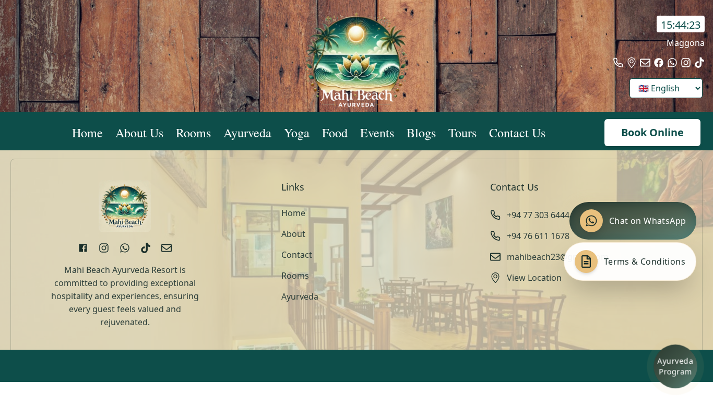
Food (335, 132)
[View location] (631, 62)
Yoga (297, 132)
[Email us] (645, 62)
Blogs (421, 132)
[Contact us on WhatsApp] (672, 62)
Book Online (652, 132)
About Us (139, 132)
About (293, 234)
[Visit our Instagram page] (686, 62)
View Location (534, 277)
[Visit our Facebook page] (658, 62)
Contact (296, 254)
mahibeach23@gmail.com (558, 257)
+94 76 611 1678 (538, 236)
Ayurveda (247, 132)
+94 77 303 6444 (538, 215)
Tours (462, 132)
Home (87, 132)
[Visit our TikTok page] (699, 62)
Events (377, 132)
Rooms (193, 132)
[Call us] (618, 62)
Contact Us (517, 132)
